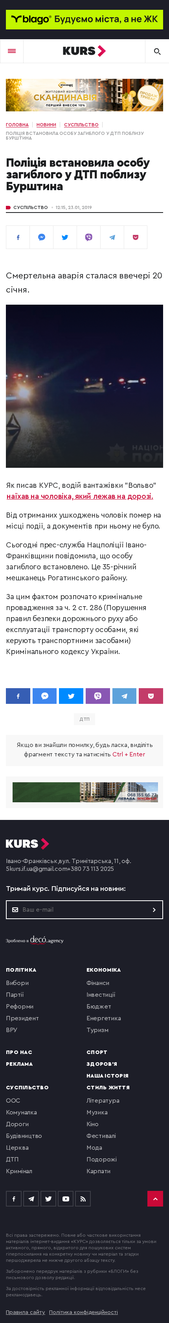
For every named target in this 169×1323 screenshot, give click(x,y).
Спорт (96, 1052)
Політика (21, 970)
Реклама (19, 1064)
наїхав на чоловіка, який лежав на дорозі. (80, 496)
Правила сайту (25, 1312)
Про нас (19, 1052)
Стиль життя (108, 1087)
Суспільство (30, 207)
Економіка (103, 970)
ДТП (84, 719)
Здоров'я (101, 1064)
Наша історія (107, 1076)
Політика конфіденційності (83, 1312)
